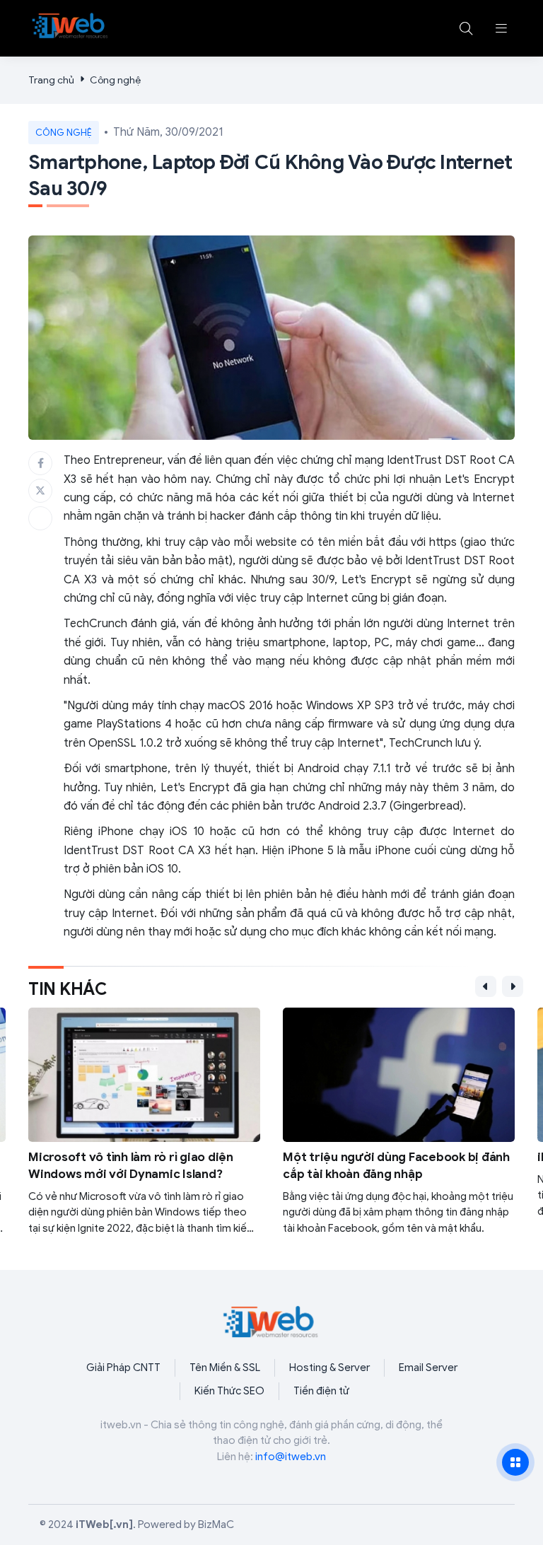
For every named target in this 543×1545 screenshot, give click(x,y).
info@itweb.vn (290, 1456)
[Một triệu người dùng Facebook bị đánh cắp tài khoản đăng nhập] (399, 1122)
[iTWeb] (70, 25)
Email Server (428, 1367)
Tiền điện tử (321, 1390)
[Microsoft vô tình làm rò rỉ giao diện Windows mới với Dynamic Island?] (144, 1122)
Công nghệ (115, 80)
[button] (501, 28)
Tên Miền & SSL (224, 1367)
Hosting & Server (329, 1367)
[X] (40, 491)
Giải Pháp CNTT (123, 1367)
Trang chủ (51, 80)
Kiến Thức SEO (229, 1390)
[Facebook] (40, 463)
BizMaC (216, 1524)
